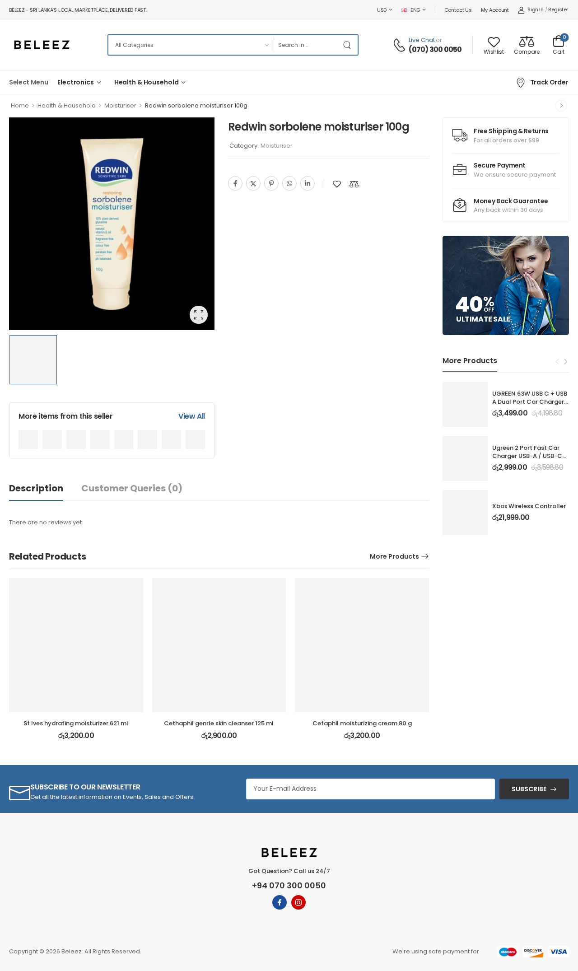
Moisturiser (120, 105)
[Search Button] (349, 45)
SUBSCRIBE (529, 789)
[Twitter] (253, 183)
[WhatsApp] (289, 183)
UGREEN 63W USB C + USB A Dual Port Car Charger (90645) (529, 401)
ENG (415, 10)
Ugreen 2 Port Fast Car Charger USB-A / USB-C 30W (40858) (527, 455)
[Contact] (400, 45)
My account (495, 10)
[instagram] (298, 902)
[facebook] (279, 902)
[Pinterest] (271, 183)
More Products (394, 556)
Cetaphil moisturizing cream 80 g (362, 723)
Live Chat (422, 40)
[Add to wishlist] (337, 184)
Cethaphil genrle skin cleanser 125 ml (219, 723)
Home (20, 105)
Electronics (75, 82)
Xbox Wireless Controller (529, 506)
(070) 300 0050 (435, 50)
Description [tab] (36, 488)
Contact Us (458, 10)
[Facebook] (235, 183)
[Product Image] (111, 224)
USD (382, 10)
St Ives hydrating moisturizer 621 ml (75, 723)
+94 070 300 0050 (289, 885)
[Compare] (354, 184)
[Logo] (41, 45)
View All (191, 416)
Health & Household (146, 82)
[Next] (561, 105)
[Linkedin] (307, 183)
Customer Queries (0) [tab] (131, 488)
